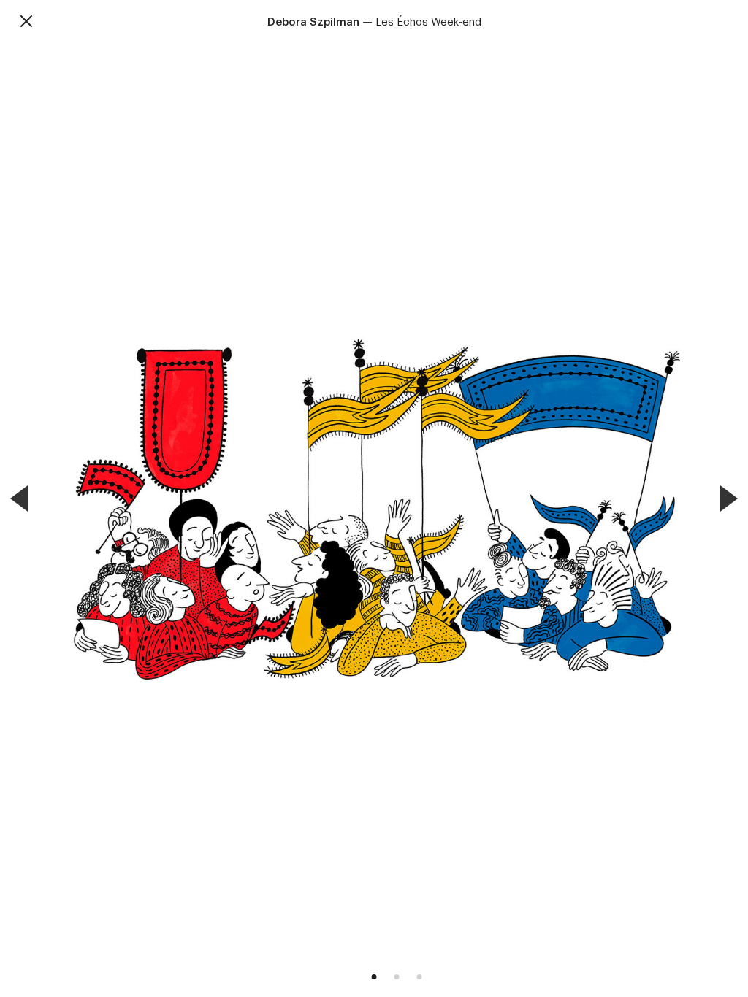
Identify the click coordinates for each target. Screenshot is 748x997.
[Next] (729, 498)
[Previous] (19, 498)
